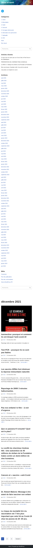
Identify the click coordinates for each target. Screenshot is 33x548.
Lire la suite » (24, 362)
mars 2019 (4, 260)
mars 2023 (4, 159)
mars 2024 (4, 135)
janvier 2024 (4, 138)
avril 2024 (3, 132)
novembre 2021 (5, 200)
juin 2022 (3, 182)
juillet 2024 (3, 125)
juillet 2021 (3, 211)
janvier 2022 (4, 195)
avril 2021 (3, 219)
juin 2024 (3, 127)
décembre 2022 (5, 166)
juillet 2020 (3, 232)
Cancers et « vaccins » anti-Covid (15, 475)
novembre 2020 (5, 229)
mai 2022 (3, 185)
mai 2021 (3, 216)
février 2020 (4, 242)
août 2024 (3, 122)
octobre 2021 (4, 203)
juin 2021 (3, 213)
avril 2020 (3, 237)
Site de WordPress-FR (7, 282)
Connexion (4, 274)
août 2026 (3, 78)
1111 (4, 339)
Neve (10, 546)
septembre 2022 (5, 174)
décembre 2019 (5, 245)
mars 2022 (4, 190)
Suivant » (18, 538)
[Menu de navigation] (30, 2)
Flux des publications (6, 276)
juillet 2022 (3, 179)
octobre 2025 (4, 96)
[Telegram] (2, 11)
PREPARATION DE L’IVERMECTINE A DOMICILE (14, 62)
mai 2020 (3, 234)
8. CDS (3, 38)
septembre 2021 (5, 206)
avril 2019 (3, 258)
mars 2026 (4, 85)
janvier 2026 (4, 88)
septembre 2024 (5, 119)
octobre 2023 (4, 143)
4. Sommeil (4, 27)
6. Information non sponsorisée (9, 32)
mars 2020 (4, 240)
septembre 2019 (5, 253)
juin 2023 (3, 151)
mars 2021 (4, 221)
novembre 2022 (5, 169)
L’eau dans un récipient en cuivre (9, 69)
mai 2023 (3, 153)
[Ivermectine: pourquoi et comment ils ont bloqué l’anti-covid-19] (16, 319)
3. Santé (3, 25)
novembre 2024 (5, 117)
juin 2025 (3, 99)
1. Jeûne (3, 19)
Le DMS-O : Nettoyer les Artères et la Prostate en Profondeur (16, 64)
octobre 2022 (4, 172)
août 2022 (3, 177)
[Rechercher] (30, 48)
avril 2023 (3, 156)
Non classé (4, 43)
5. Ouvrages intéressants (7, 30)
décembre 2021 (5, 198)
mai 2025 (3, 101)
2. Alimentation (4, 22)
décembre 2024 (5, 114)
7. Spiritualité (4, 35)
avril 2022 (3, 187)
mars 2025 (4, 106)
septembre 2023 (5, 146)
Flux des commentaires (7, 279)
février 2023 (4, 161)
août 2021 (3, 208)
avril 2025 (3, 104)
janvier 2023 (4, 164)
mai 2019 (3, 255)
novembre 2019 (5, 247)
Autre (2, 40)
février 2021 (4, 224)
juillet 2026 (3, 80)
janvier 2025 (4, 112)
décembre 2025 (5, 91)
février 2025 (4, 109)
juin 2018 (3, 266)
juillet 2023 (3, 148)
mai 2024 (3, 130)
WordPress (21, 546)
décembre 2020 (5, 227)
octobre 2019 (4, 250)
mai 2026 (3, 83)
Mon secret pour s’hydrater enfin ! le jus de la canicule (14, 67)
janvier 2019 (4, 263)
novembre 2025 (5, 93)
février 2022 (4, 193)
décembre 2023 (5, 140)
